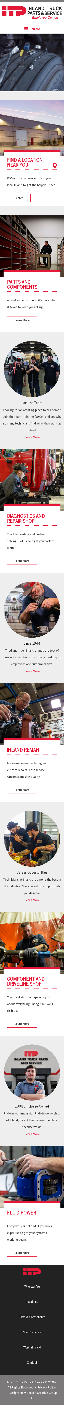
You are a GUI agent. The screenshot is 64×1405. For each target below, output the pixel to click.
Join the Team (32, 402)
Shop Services (32, 1332)
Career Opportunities (32, 872)
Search (18, 198)
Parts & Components (32, 1316)
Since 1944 (32, 643)
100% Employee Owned (32, 1106)
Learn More (22, 320)
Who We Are (32, 1286)
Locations (32, 1301)
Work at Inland (32, 1347)
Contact (32, 1362)
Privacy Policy (46, 1387)
